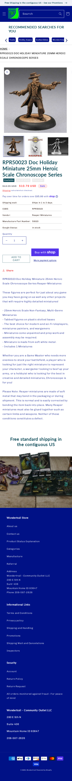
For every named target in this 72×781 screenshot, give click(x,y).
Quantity (7, 234)
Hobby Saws (25, 40)
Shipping (7, 191)
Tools (12, 40)
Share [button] (10, 270)
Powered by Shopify (44, 770)
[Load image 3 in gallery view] (58, 146)
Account (12, 671)
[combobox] (41, 14)
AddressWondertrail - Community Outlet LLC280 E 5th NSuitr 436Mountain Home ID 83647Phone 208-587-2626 (28, 582)
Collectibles (42, 40)
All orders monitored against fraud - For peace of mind (35, 696)
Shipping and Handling (20, 628)
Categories (13, 549)
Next (66, 40)
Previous (6, 40)
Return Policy (15, 679)
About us (12, 526)
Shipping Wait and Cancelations (25, 643)
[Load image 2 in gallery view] (36, 146)
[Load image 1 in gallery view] (13, 146)
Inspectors (13, 650)
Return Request (16, 686)
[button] (4, 14)
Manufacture (15, 556)
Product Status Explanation (23, 541)
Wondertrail (31, 770)
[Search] (60, 14)
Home (4, 48)
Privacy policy (15, 620)
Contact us (13, 533)
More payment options (45, 260)
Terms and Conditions (19, 613)
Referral (12, 563)
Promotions (14, 635)
